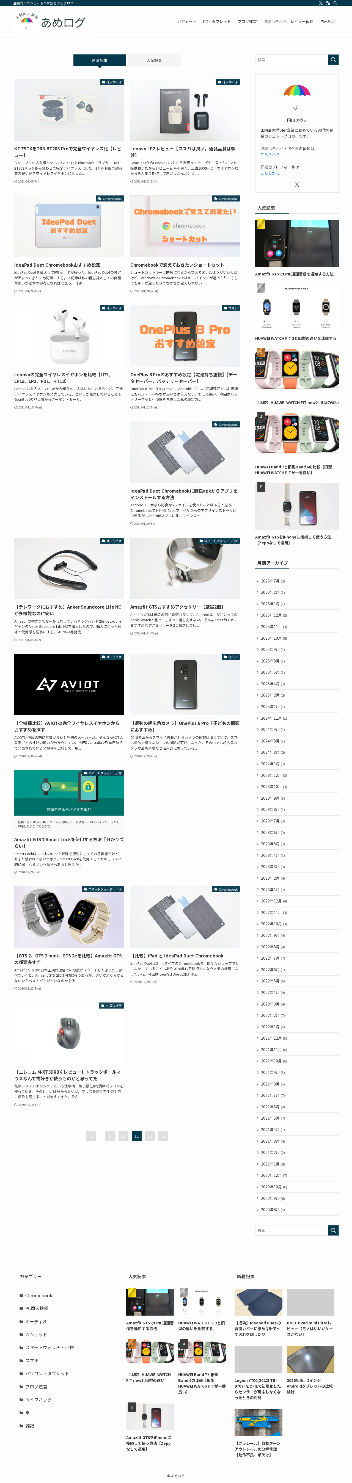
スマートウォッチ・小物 (49, 1347)
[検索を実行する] (333, 59)
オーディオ (36, 1321)
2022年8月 (273, 946)
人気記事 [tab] (154, 60)
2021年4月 (273, 1129)
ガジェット (36, 1334)
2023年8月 (273, 809)
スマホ (31, 1360)
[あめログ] (54, 21)
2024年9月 (273, 729)
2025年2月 (273, 695)
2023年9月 (273, 798)
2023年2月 (273, 878)
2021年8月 (273, 1084)
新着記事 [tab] (100, 60)
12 (150, 1136)
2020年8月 (273, 1209)
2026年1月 (273, 603)
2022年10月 (274, 923)
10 (123, 1136)
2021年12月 (274, 1038)
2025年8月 (273, 661)
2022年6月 (273, 969)
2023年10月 (274, 786)
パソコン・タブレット (47, 1373)
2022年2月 (273, 1015)
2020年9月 (273, 1198)
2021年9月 (273, 1072)
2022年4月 (273, 992)
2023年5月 (273, 843)
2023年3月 (273, 866)
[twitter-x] (320, 3)
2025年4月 (273, 683)
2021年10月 (274, 1061)
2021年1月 (273, 1164)
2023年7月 (273, 821)
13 (163, 1136)
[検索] (335, 3)
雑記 (29, 1425)
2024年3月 (273, 752)
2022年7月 (273, 958)
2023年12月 (274, 775)
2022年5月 (273, 981)
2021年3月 (273, 1141)
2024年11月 (274, 718)
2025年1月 (273, 706)
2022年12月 (274, 901)
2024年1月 (273, 763)
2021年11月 (274, 1049)
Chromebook (38, 1295)
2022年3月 (273, 1004)
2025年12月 (274, 615)
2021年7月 (273, 1095)
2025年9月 (273, 649)
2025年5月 (273, 672)
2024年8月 (273, 741)
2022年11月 (274, 912)
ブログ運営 (36, 1386)
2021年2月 (273, 1152)
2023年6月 (273, 832)
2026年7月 (273, 581)
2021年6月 (273, 1106)
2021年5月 (273, 1118)
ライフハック (38, 1399)
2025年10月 (274, 638)
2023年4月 (273, 855)
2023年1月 (273, 889)
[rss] (328, 3)
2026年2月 (273, 592)
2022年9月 (273, 935)
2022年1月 (273, 1026)
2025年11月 (274, 626)
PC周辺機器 (36, 1308)
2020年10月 (274, 1186)
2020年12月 (274, 1175)
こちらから (270, 154)
